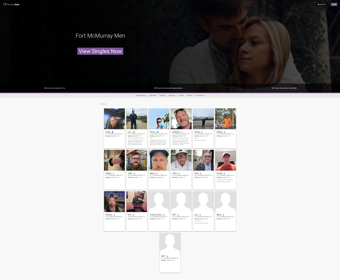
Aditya (220, 132)
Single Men (152, 95)
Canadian (162, 95)
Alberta (189, 95)
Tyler (130, 173)
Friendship (172, 95)
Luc (129, 132)
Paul (196, 173)
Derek (219, 173)
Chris (152, 132)
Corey (197, 132)
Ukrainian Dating (141, 95)
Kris (129, 214)
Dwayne (176, 132)
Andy (107, 132)
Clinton (108, 214)
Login (334, 4)
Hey (151, 138)
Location (181, 95)
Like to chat (197, 221)
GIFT (174, 214)
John (174, 173)
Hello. (195, 138)
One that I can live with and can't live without (181, 138)
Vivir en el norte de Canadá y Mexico (137, 138)
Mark (219, 214)
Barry (152, 173)
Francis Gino (156, 214)
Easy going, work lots (200, 140)
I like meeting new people (201, 223)
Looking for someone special (225, 179)
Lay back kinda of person (224, 181)
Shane (108, 173)
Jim (196, 214)
